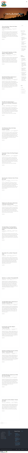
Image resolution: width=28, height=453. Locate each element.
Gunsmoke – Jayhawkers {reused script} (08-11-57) (24, 74)
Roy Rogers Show (4, 231)
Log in (22, 87)
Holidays (16, 230)
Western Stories (4, 279)
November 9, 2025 (4, 255)
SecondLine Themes (10, 449)
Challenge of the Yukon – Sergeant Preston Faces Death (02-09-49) (24, 79)
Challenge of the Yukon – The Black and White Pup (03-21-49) (24, 65)
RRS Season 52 (8, 231)
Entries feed (23, 89)
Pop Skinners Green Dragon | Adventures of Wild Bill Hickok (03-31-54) (9, 103)
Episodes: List (10, 433)
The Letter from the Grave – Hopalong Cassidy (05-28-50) (24, 43)
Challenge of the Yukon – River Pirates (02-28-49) (24, 70)
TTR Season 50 (6, 29)
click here (5, 438)
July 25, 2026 (3, 105)
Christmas (13, 230)
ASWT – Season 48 (4, 329)
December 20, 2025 (4, 205)
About (9, 435)
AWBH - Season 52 (6, 304)
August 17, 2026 (4, 54)
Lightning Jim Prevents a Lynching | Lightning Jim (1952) (24, 38)
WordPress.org (23, 92)
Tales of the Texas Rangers (15, 130)
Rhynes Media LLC (9, 28)
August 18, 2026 (4, 28)
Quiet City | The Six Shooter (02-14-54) (24, 46)
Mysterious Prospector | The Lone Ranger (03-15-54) (24, 34)
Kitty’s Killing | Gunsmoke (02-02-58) (24, 60)
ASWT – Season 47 (6, 55)
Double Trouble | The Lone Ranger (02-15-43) (24, 49)
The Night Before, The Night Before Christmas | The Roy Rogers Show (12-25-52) (9, 228)
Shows (9, 432)
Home (9, 431)
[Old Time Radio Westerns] (4, 4)
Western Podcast (10, 29)
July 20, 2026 (3, 130)
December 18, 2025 (4, 230)
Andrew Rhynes (8, 180)
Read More (3, 39)
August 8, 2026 (3, 79)
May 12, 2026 (3, 155)
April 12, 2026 (3, 180)
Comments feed (24, 91)
